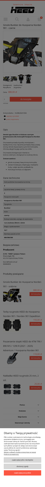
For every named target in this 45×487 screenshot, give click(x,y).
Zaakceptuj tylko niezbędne (22, 460)
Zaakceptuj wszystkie (22, 473)
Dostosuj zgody (22, 466)
